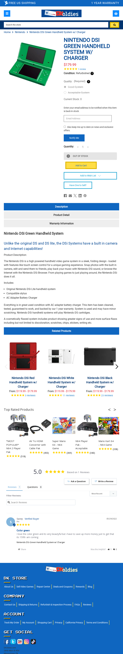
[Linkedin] (80, 195)
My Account (28, 622)
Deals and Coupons (63, 586)
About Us (8, 586)
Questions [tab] (32, 486)
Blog (90, 586)
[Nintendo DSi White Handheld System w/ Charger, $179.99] (62, 356)
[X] (75, 195)
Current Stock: (73, 99)
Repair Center (43, 586)
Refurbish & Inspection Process (56, 604)
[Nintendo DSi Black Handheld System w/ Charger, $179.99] (100, 356)
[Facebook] (65, 195)
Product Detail (61, 215)
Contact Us (9, 604)
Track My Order (11, 622)
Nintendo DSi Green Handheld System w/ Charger (41, 542)
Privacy (58, 622)
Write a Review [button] (105, 481)
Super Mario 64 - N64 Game (59, 444)
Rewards (80, 586)
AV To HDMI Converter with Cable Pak (37, 444)
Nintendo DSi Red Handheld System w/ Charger (23, 382)
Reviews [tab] (12, 486)
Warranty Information (61, 223)
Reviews (87, 604)
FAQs (77, 604)
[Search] (114, 25)
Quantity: (69, 146)
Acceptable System (79, 92)
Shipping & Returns (27, 604)
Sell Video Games (24, 586)
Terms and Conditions (97, 622)
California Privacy (74, 622)
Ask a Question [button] (78, 481)
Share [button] (23, 549)
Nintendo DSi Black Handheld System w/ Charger (100, 382)
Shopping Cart (44, 622)
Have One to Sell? (77, 185)
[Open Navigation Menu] (7, 13)
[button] (110, 409)
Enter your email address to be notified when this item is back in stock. (90, 109)
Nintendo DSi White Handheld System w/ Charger (61, 382)
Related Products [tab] (61, 330)
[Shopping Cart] (116, 13)
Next (117, 366)
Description (61, 206)
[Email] (70, 195)
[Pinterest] (85, 195)
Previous (6, 366)
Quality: (75, 81)
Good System (75, 87)
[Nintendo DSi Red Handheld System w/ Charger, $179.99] (23, 356)
